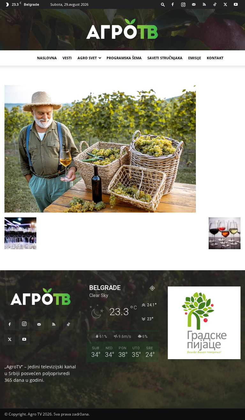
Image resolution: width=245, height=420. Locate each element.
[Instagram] (183, 4)
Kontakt (215, 57)
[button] (163, 4)
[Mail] (193, 4)
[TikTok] (214, 4)
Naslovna (47, 57)
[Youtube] (236, 4)
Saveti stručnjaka (164, 57)
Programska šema (124, 57)
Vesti (67, 57)
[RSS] (204, 4)
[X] (225, 4)
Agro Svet (87, 57)
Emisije (194, 57)
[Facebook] (172, 4)
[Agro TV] (122, 30)
